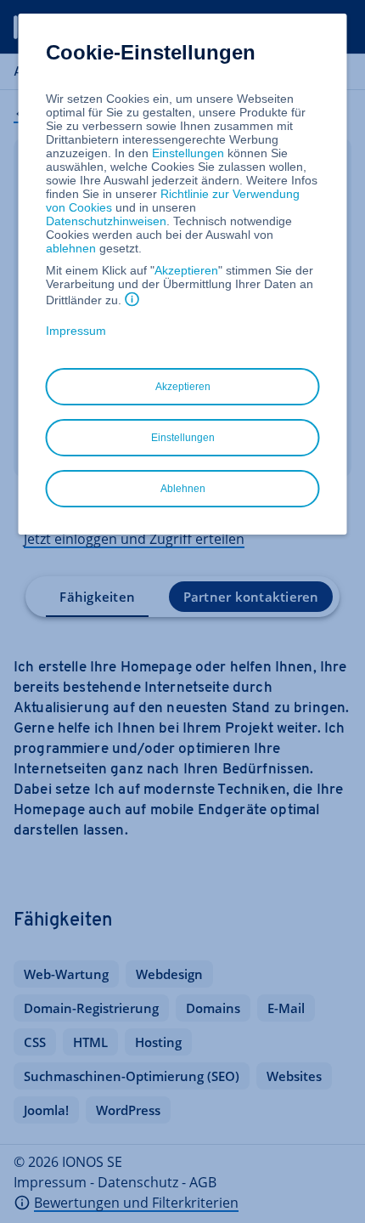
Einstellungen (188, 153)
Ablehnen (182, 489)
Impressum (76, 330)
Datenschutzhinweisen (106, 221)
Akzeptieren (186, 270)
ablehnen (71, 248)
